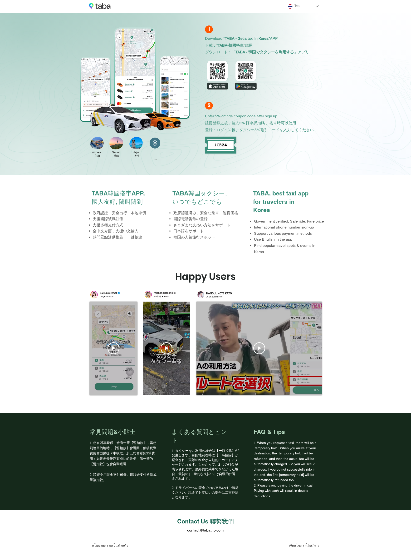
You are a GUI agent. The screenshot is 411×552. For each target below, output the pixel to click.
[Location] (155, 143)
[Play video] (113, 348)
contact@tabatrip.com (205, 530)
